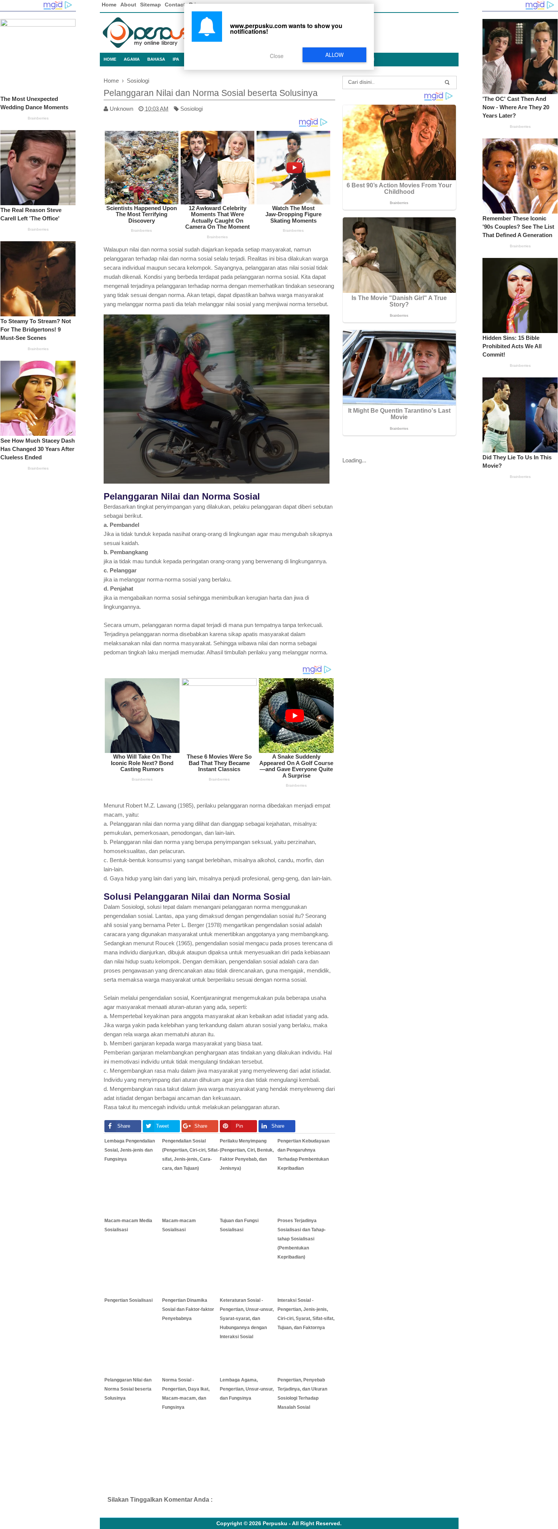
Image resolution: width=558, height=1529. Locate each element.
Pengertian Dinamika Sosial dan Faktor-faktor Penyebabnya (188, 1309)
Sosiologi (191, 108)
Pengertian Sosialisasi (128, 1300)
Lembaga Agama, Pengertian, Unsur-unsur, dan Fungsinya (247, 1389)
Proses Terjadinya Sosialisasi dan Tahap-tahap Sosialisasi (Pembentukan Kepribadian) (301, 1239)
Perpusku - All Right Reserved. (302, 1523)
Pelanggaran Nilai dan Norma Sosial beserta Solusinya (127, 1389)
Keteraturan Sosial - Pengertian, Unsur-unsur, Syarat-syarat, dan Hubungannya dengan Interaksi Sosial (247, 1318)
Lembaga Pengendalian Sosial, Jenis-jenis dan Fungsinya (129, 1150)
